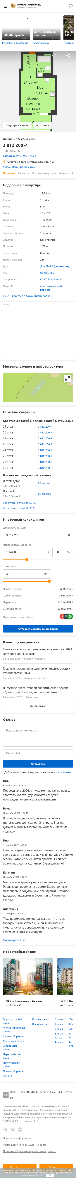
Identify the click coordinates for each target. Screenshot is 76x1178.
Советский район (13, 1071)
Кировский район (13, 1036)
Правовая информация (17, 1138)
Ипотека (64, 173)
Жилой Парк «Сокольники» (19, 166)
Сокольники (47, 272)
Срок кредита (11, 566)
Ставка (56, 566)
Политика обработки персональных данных (29, 1151)
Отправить (38, 763)
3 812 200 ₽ (45, 426)
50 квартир (44, 483)
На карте (23, 173)
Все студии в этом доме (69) (20, 502)
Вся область (39, 1024)
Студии (59, 1019)
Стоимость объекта (14, 527)
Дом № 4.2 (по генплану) (55, 266)
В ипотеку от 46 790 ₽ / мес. (20, 155)
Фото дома (42, 125)
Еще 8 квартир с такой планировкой (27, 296)
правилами (65, 772)
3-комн (59, 1033)
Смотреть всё (38, 705)
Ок (50, 1175)
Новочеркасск (40, 1019)
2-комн (59, 1028)
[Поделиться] (68, 55)
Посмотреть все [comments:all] (14, 940)
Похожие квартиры (44, 173)
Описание (9, 173)
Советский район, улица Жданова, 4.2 (30, 161)
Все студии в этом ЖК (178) (19, 507)
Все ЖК (7, 1075)
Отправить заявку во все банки (38, 628)
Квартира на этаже (17, 125)
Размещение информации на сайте (24, 1144)
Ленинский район (13, 1040)
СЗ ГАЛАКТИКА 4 (50, 279)
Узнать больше (36, 1175)
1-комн (59, 1024)
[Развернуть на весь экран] (67, 378)
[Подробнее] (27, 18)
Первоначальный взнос (17, 544)
